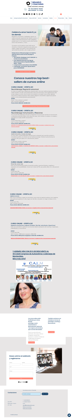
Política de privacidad (27, 408)
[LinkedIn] (24, 14)
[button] (61, 14)
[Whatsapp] (40, 14)
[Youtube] (27, 14)
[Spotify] (34, 14)
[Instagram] (32, 14)
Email (10, 366)
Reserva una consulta (27, 406)
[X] (37, 14)
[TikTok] (42, 14)
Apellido (23, 362)
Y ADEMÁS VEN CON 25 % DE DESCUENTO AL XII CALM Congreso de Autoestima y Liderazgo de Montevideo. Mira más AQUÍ (34, 255)
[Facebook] (29, 14)
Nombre (10, 362)
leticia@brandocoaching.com (28, 405)
